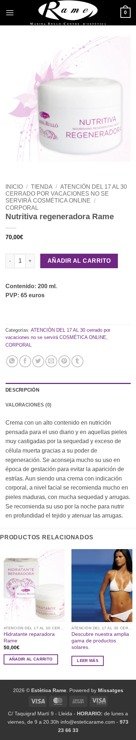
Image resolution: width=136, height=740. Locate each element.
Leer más (87, 660)
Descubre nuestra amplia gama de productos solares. (100, 640)
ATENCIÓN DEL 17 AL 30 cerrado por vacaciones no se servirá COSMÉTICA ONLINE (66, 194)
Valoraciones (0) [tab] (28, 405)
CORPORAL (21, 208)
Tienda (42, 187)
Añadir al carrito (79, 261)
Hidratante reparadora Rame (29, 637)
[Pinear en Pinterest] (64, 361)
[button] (9, 12)
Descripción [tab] (22, 390)
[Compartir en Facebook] (25, 361)
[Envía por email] (51, 361)
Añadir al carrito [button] (31, 659)
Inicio (14, 187)
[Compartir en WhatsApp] (12, 361)
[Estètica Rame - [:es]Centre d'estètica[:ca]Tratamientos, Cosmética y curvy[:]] (68, 12)
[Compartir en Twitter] (38, 361)
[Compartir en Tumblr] (77, 361)
